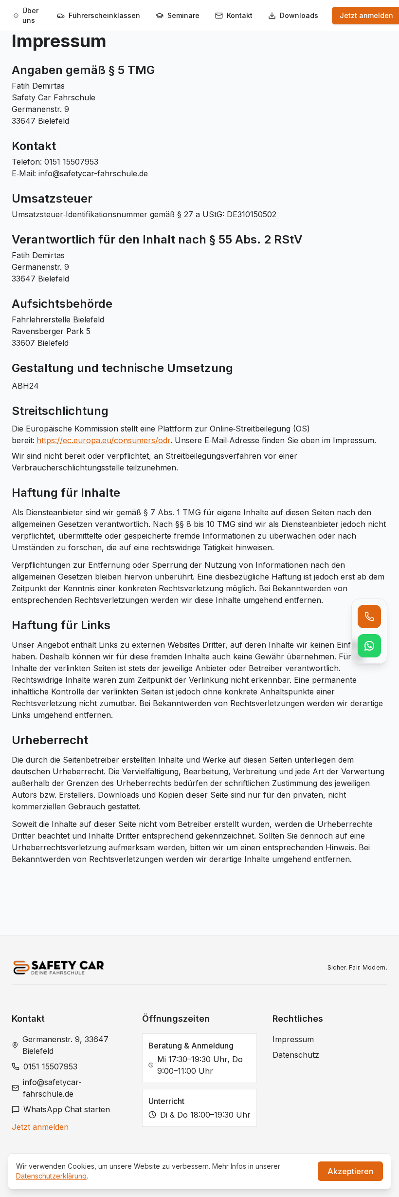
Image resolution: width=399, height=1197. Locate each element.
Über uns (30, 15)
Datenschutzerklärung (51, 1176)
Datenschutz (295, 1055)
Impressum (293, 1039)
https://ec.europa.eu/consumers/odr (103, 440)
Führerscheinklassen (104, 15)
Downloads (299, 15)
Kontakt (240, 15)
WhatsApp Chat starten (66, 1109)
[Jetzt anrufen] (369, 616)
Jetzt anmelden (40, 1127)
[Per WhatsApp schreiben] (369, 645)
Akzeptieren (350, 1171)
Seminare (183, 15)
